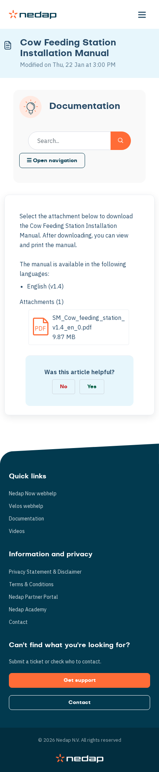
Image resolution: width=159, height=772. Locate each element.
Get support (80, 680)
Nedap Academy (28, 609)
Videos (17, 531)
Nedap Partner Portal (33, 597)
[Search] (121, 140)
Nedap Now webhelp (33, 493)
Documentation (26, 518)
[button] (142, 14)
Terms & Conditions (31, 584)
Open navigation (54, 160)
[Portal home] (33, 14)
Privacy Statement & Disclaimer (45, 571)
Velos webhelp (26, 506)
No (63, 386)
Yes (92, 386)
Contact (18, 622)
